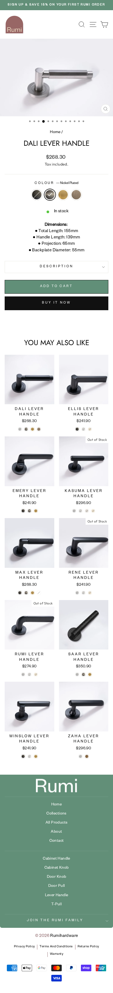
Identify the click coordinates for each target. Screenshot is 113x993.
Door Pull (56, 886)
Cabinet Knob (56, 868)
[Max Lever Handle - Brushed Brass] (32, 593)
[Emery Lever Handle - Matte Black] (23, 511)
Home (55, 132)
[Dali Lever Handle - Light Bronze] (39, 429)
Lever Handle (56, 895)
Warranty (56, 954)
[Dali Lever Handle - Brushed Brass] (32, 429)
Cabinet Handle (56, 859)
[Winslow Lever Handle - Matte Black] (23, 756)
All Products (57, 823)
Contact (56, 841)
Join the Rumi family (55, 921)
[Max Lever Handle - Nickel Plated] (26, 593)
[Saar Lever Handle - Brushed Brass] (90, 674)
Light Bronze (76, 194)
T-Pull (56, 905)
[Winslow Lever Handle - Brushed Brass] (36, 756)
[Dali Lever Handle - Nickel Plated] (26, 429)
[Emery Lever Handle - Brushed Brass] (36, 511)
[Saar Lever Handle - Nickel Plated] (83, 674)
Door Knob (56, 877)
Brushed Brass (63, 194)
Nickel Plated (49, 194)
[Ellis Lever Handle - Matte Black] (77, 429)
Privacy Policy (24, 947)
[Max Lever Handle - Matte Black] (20, 593)
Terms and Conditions (56, 947)
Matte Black (36, 194)
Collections (56, 814)
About (56, 832)
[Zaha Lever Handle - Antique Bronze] (87, 756)
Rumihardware (64, 936)
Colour (57, 183)
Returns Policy (88, 947)
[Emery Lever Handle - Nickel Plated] (29, 511)
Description (56, 267)
